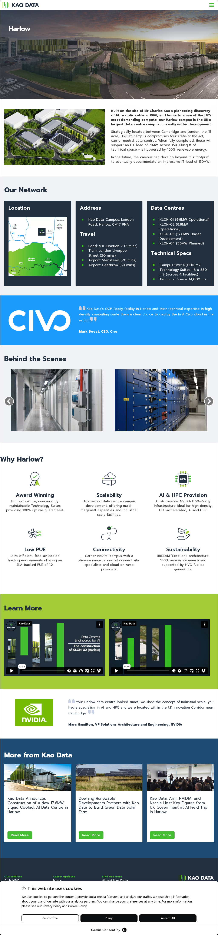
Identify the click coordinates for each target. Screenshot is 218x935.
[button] (9, 401)
